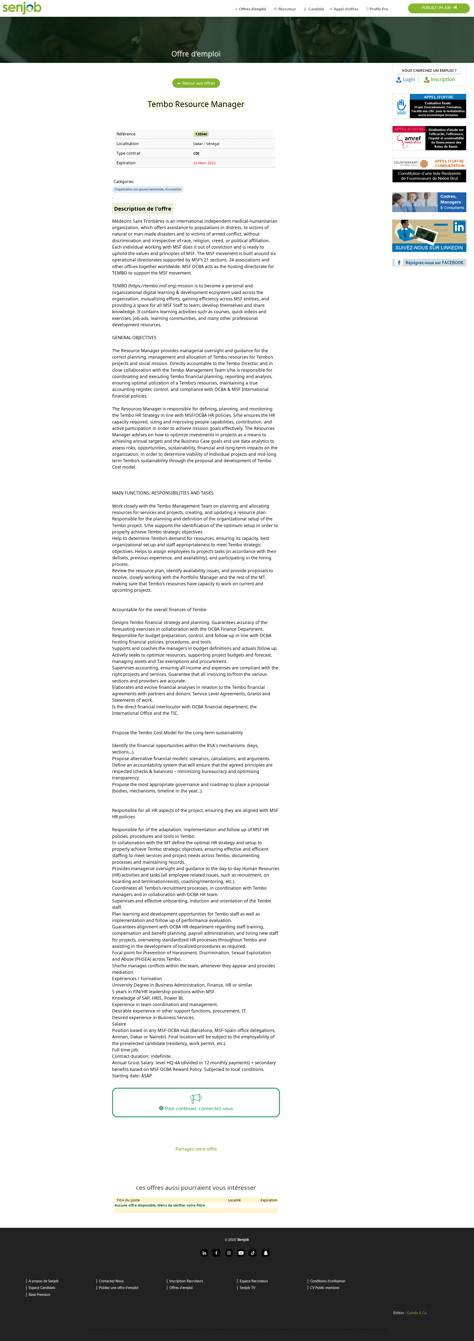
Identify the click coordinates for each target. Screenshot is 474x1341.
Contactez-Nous (111, 1281)
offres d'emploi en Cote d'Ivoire (303, 1330)
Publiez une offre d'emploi (118, 1288)
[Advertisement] (429, 316)
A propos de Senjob (44, 1281)
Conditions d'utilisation (327, 1281)
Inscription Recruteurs (186, 1281)
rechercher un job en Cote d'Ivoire (273, 1330)
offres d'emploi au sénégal (150, 1330)
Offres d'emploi (181, 1288)
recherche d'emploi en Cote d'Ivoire (241, 1330)
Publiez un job (437, 8)
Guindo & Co (417, 1313)
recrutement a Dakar (215, 1330)
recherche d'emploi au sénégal (98, 1330)
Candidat (315, 9)
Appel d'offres (345, 9)
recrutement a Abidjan (377, 1330)
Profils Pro (379, 9)
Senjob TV (247, 1288)
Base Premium (39, 1295)
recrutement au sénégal (173, 1330)
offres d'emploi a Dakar (195, 1330)
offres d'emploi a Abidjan (355, 1330)
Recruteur (286, 9)
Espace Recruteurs (254, 1281)
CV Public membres (324, 1288)
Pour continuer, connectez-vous (198, 1108)
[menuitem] (251, 8)
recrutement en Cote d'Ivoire (330, 1330)
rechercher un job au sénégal (125, 1330)
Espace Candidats (42, 1288)
